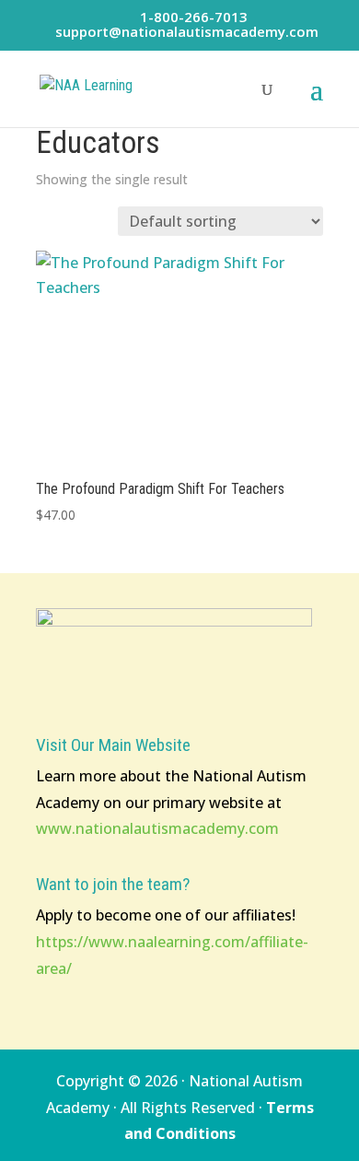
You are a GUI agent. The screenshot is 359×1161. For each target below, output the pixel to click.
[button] (316, 101)
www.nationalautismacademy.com (157, 828)
